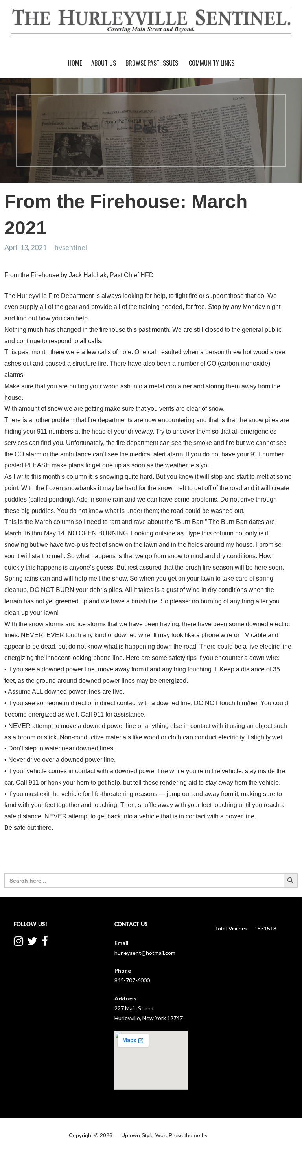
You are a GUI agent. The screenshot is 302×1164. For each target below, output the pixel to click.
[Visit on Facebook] (45, 943)
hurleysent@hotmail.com (144, 952)
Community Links (211, 63)
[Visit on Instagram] (18, 943)
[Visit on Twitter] (32, 943)
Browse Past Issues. (152, 63)
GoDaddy (221, 1135)
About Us (103, 63)
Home (75, 63)
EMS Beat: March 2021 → (261, 858)
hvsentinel (71, 247)
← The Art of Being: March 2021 (48, 858)
